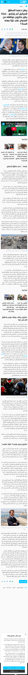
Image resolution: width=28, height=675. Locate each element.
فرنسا (4, 587)
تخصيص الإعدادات (14, 671)
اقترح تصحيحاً (23, 581)
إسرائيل (13, 587)
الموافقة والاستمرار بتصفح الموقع (14, 668)
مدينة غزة (9, 587)
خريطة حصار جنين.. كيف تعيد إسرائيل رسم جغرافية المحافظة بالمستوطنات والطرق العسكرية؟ (21, 156)
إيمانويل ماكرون (20, 587)
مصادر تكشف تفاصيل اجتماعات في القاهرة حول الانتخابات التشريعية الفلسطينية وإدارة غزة (8, 307)
